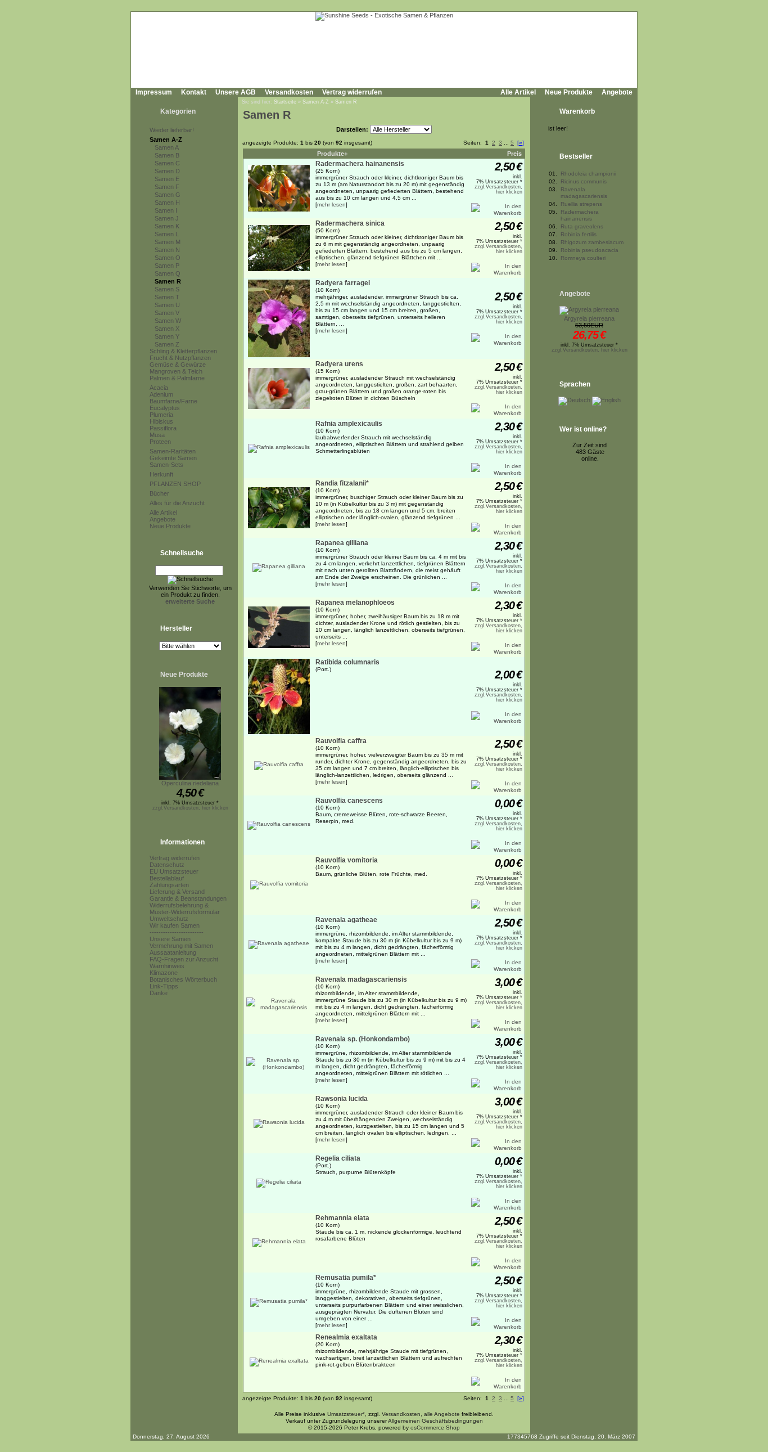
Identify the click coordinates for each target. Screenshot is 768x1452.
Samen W (168, 320)
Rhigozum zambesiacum (592, 242)
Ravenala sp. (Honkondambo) (362, 1039)
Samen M (167, 242)
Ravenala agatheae (346, 920)
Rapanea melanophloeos (355, 602)
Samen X (167, 328)
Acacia (159, 387)
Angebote (617, 92)
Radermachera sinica (350, 223)
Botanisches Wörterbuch (183, 979)
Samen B (167, 155)
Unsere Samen (170, 939)
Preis (514, 153)
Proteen (160, 441)
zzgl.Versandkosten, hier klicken (190, 808)
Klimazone (164, 972)
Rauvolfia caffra (341, 741)
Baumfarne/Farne (173, 401)
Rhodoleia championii (588, 173)
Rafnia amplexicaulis (348, 424)
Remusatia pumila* (345, 1278)
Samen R (168, 281)
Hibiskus (161, 421)
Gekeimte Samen (173, 458)
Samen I (166, 210)
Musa (157, 434)
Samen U (167, 305)
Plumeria (161, 414)
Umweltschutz (169, 918)
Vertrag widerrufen (352, 92)
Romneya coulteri (583, 258)
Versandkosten (289, 92)
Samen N (167, 249)
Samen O (167, 257)
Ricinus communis (584, 181)
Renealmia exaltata (346, 1337)
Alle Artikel (518, 92)
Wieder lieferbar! (172, 130)
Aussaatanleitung (173, 952)
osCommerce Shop (435, 1427)
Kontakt (193, 92)
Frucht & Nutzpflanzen (180, 357)
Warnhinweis (167, 966)
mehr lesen (331, 204)
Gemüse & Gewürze (178, 364)
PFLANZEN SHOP (175, 483)
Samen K (167, 226)
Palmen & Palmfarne (177, 378)
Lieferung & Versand (177, 891)
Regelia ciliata (337, 1158)
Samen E (167, 179)
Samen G (167, 194)
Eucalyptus (165, 407)
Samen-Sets (166, 464)
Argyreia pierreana (589, 318)
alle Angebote (442, 1414)
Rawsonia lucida (341, 1099)
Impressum (153, 92)
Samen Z (167, 344)
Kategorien (178, 111)
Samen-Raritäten (173, 451)
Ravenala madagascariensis (361, 979)
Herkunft (161, 474)
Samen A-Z (166, 139)
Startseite (285, 102)
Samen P (167, 265)
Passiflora (163, 428)
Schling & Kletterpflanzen (183, 351)
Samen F (167, 186)
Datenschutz (167, 864)
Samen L (167, 234)
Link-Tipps (164, 986)
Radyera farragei (342, 283)
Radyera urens (339, 364)
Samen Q (167, 273)
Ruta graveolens (582, 226)
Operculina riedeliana (190, 783)
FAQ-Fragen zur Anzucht (184, 959)
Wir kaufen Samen (175, 925)
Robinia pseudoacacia (589, 250)
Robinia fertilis (579, 234)
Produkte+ (332, 153)
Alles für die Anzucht (177, 503)
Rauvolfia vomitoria (346, 860)
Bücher (159, 493)
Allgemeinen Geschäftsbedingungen (435, 1421)
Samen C (167, 163)
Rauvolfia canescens (349, 800)
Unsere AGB (235, 92)
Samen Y (167, 336)
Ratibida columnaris (347, 662)
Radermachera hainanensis (359, 164)
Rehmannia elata (342, 1218)
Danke (159, 993)
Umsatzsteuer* (346, 1414)
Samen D (167, 171)
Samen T (167, 297)
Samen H (167, 202)
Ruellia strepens (581, 204)
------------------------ (177, 932)
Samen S (167, 289)
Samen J (167, 218)
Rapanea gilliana (341, 543)
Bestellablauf (167, 878)
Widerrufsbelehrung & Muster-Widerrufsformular (185, 908)
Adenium (161, 394)
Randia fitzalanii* (342, 483)
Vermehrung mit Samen (181, 945)
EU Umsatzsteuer (174, 871)
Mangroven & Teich (176, 371)
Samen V (167, 312)
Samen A (167, 147)
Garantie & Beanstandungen (188, 898)
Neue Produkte (569, 92)
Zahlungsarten (169, 885)
